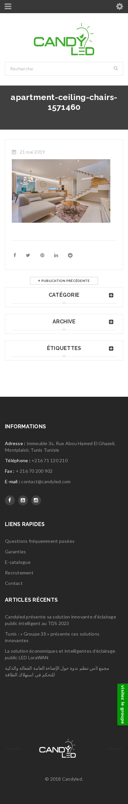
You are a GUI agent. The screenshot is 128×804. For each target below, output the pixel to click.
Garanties (15, 551)
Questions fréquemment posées (40, 541)
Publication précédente (65, 281)
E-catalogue (18, 562)
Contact (14, 583)
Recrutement (19, 572)
